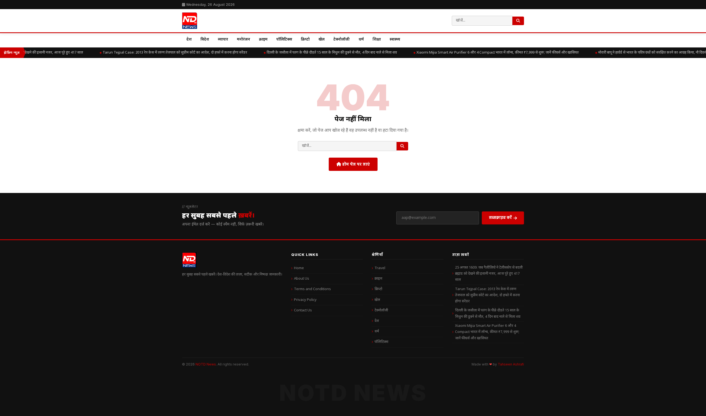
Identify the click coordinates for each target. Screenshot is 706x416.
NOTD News (206, 364)
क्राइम (263, 39)
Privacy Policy (305, 300)
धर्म (361, 39)
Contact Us (303, 310)
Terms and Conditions (312, 289)
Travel (380, 268)
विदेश (204, 39)
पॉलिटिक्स (284, 39)
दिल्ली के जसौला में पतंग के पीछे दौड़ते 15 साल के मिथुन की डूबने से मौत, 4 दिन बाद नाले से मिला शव (327, 52)
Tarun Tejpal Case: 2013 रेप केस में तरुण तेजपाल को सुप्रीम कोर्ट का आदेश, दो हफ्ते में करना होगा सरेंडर (170, 52)
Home (299, 268)
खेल (322, 39)
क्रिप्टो (305, 39)
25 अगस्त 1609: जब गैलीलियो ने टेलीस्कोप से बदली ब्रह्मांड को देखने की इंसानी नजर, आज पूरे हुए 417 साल (489, 273)
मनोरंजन (243, 39)
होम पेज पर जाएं (355, 164)
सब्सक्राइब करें (500, 217)
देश (189, 39)
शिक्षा (377, 39)
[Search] (518, 21)
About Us (301, 278)
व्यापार (223, 39)
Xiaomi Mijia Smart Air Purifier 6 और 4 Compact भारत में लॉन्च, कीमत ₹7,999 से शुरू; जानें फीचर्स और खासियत (492, 52)
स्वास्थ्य (395, 39)
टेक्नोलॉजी (341, 39)
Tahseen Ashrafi (511, 364)
